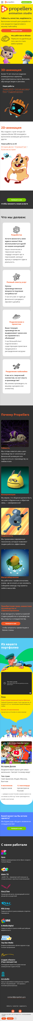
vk (12, 1011)
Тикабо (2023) (8, 89)
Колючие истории (8, 149)
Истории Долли (7, 147)
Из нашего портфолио (10, 645)
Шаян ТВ (5, 874)
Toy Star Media (7, 943)
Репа (5, 92)
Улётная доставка (22, 89)
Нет (4, 1018)
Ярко (3, 857)
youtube (20, 1011)
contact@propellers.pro (16, 997)
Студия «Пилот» (8, 960)
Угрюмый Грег (21, 147)
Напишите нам (26, 2)
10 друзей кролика (15, 92)
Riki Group (5, 908)
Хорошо (10, 1018)
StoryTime (5, 891)
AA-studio (5, 979)
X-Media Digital (7, 926)
